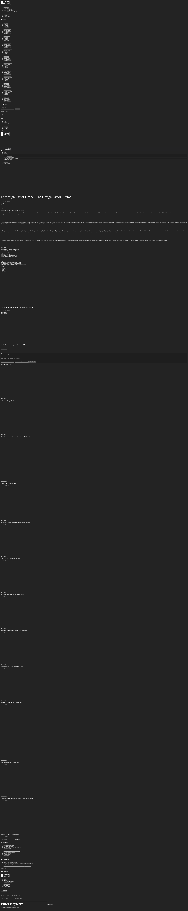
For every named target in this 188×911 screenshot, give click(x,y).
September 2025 (8, 34)
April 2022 (6, 83)
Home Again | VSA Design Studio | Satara (10, 558)
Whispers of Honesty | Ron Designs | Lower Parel (12, 666)
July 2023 (6, 65)
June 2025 (6, 38)
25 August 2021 (7, 201)
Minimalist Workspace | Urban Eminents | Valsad (11, 702)
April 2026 (6, 26)
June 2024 (6, 52)
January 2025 (7, 44)
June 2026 (6, 24)
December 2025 (7, 31)
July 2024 (6, 51)
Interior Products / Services (12, 11)
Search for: (3, 107)
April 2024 (6, 54)
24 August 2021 (7, 310)
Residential (7, 854)
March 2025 (6, 42)
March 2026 (6, 27)
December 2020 (7, 101)
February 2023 (7, 71)
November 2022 (7, 74)
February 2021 (7, 99)
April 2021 (6, 97)
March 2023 (6, 70)
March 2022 (6, 84)
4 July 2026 (6, 632)
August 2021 (7, 92)
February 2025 (7, 43)
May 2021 (6, 96)
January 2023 (7, 72)
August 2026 (7, 22)
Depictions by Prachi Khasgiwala (18, 264)
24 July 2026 (6, 524)
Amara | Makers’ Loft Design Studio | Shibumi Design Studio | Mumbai (17, 798)
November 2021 (7, 88)
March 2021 (6, 98)
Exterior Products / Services (11, 847)
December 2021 (7, 87)
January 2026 (7, 30)
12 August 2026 (7, 438)
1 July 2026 (6, 668)
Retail (5, 855)
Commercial (7, 846)
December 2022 (7, 73)
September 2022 (8, 77)
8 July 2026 (6, 596)
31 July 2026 (6, 485)
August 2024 (7, 50)
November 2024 (7, 46)
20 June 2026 (6, 800)
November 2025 (7, 32)
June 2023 (6, 66)
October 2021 (7, 90)
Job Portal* (7, 14)
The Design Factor (16, 210)
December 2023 (7, 59)
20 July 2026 (6, 560)
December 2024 (7, 45)
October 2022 (7, 76)
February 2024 (7, 57)
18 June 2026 (6, 836)
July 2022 (6, 79)
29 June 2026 (6, 704)
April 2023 (6, 69)
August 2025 (7, 36)
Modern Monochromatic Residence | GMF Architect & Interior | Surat (16, 436)
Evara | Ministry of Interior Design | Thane (11, 762)
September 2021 (8, 91)
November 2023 (7, 60)
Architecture (9, 9)
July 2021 (6, 93)
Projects (6, 7)
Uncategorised (8, 856)
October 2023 (7, 61)
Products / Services (9, 10)
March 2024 (6, 56)
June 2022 (6, 80)
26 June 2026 (6, 764)
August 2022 (7, 78)
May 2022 (6, 81)
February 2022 (7, 85)
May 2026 (6, 25)
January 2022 (7, 86)
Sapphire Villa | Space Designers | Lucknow (10, 834)
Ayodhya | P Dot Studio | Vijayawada (9, 483)
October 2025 (7, 33)
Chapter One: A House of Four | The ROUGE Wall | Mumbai (15, 630)
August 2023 (7, 64)
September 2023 (8, 63)
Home (5, 5)
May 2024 (6, 53)
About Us (6, 15)
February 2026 (7, 29)
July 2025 (6, 37)
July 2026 (6, 23)
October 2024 (7, 47)
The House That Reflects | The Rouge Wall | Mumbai (12, 594)
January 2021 (7, 100)
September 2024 (8, 49)
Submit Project (8, 13)
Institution (7, 848)
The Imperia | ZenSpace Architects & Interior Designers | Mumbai (15, 522)
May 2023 (6, 67)
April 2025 (6, 40)
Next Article (4, 313)
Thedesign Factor (18, 250)
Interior (8, 8)
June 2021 (6, 94)
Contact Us (7, 16)
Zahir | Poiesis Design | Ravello (8, 401)
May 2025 (6, 39)
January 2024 (7, 58)
